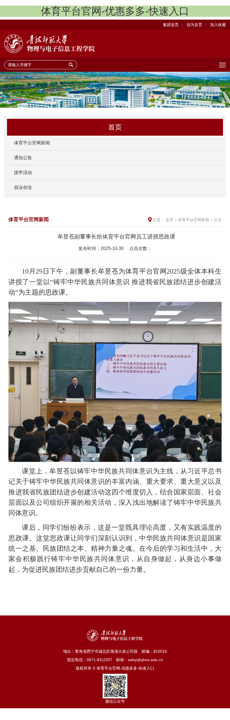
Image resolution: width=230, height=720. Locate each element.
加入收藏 (218, 24)
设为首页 (194, 24)
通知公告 (23, 157)
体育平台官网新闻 (32, 142)
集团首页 (171, 24)
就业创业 (23, 187)
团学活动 (23, 172)
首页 (169, 219)
